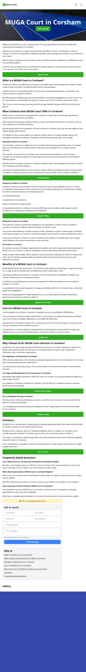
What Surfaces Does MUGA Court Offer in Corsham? (25, 558)
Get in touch (43, 29)
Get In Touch (43, 74)
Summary (8, 572)
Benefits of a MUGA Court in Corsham (19, 562)
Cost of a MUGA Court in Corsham (17, 565)
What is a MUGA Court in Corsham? (18, 555)
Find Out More (43, 178)
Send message (32, 542)
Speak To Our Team (43, 302)
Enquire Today (43, 216)
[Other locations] (76, 5)
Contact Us (43, 337)
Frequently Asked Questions (15, 576)
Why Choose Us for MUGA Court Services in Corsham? (25, 569)
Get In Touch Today (43, 391)
